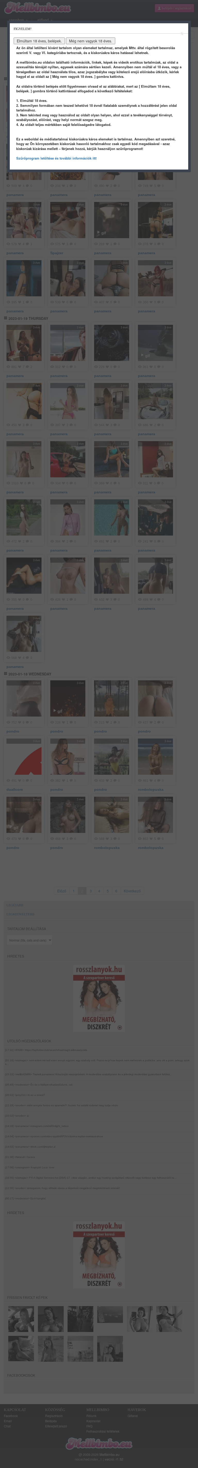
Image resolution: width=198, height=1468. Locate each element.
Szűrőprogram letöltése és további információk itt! (56, 158)
